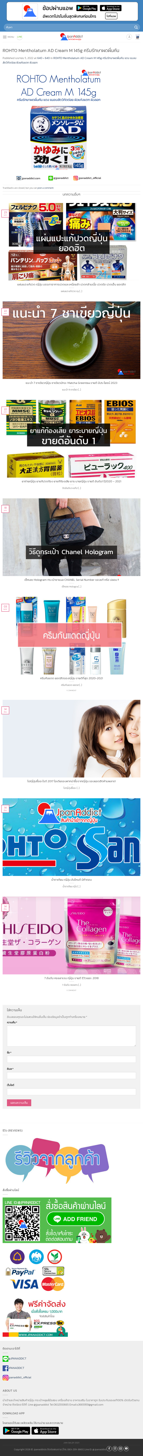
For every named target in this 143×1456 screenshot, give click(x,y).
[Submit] (136, 27)
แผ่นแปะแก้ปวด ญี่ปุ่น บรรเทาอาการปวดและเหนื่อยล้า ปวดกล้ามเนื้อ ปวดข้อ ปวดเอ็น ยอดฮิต (71, 284)
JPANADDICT (16, 1368)
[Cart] (137, 36)
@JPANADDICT (17, 1358)
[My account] (129, 37)
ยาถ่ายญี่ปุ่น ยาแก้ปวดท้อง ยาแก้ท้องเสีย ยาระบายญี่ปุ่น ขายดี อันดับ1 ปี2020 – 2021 (71, 481)
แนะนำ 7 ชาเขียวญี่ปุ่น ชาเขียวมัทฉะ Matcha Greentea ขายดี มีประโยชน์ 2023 (71, 383)
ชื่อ (9, 1053)
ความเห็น (12, 1022)
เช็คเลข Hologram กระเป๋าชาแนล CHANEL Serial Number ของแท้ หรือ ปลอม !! (71, 580)
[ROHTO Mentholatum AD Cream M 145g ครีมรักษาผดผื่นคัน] (58, 124)
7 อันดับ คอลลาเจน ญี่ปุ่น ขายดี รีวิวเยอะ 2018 (71, 978)
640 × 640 (43, 58)
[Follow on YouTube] (126, 1448)
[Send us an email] (120, 1448)
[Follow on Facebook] (109, 1448)
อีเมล (10, 1069)
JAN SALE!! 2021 (71, 1442)
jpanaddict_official (19, 1377)
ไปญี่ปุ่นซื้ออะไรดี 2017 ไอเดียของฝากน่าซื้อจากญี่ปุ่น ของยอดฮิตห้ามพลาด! (71, 781)
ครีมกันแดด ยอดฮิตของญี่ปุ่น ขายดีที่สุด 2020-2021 (71, 678)
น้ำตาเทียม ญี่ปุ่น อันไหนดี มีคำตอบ (71, 880)
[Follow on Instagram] (115, 1448)
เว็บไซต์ (10, 1085)
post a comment (45, 188)
